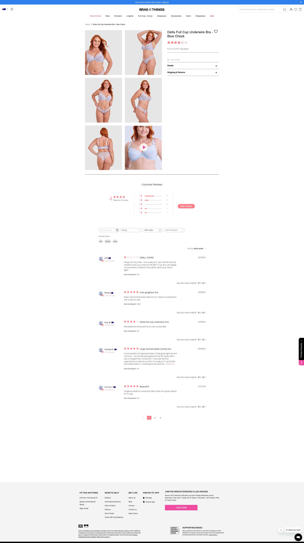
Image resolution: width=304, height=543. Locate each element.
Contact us (133, 509)
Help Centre (133, 513)
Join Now (181, 507)
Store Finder (109, 513)
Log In (158, 2)
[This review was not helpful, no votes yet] (203, 283)
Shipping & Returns (176, 72)
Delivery (108, 498)
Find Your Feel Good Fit (88, 498)
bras (115, 241)
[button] (5, 9)
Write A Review (186, 206)
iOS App (149, 498)
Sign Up (166, 2)
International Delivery (113, 502)
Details (170, 65)
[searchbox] (107, 230)
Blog (130, 502)
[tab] (193, 65)
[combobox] (131, 230)
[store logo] (152, 9)
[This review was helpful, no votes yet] (199, 283)
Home (87, 24)
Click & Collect (110, 506)
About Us (132, 498)
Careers (132, 506)
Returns (108, 509)
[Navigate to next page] (160, 418)
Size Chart (175, 60)
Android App (150, 502)
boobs (107, 241)
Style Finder (84, 508)
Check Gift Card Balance (114, 517)
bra (101, 241)
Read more (170, 364)
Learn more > (213, 535)
